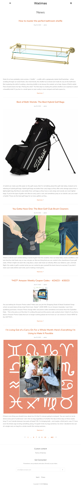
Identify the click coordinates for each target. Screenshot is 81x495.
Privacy (43, 477)
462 (52, 437)
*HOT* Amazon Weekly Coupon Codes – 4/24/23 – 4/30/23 (40, 280)
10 (45, 437)
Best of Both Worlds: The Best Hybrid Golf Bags (40, 102)
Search (38, 477)
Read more (40, 93)
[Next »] (56, 437)
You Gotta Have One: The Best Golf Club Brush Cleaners (40, 208)
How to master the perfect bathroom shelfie (40, 20)
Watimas (45, 484)
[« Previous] (25, 437)
